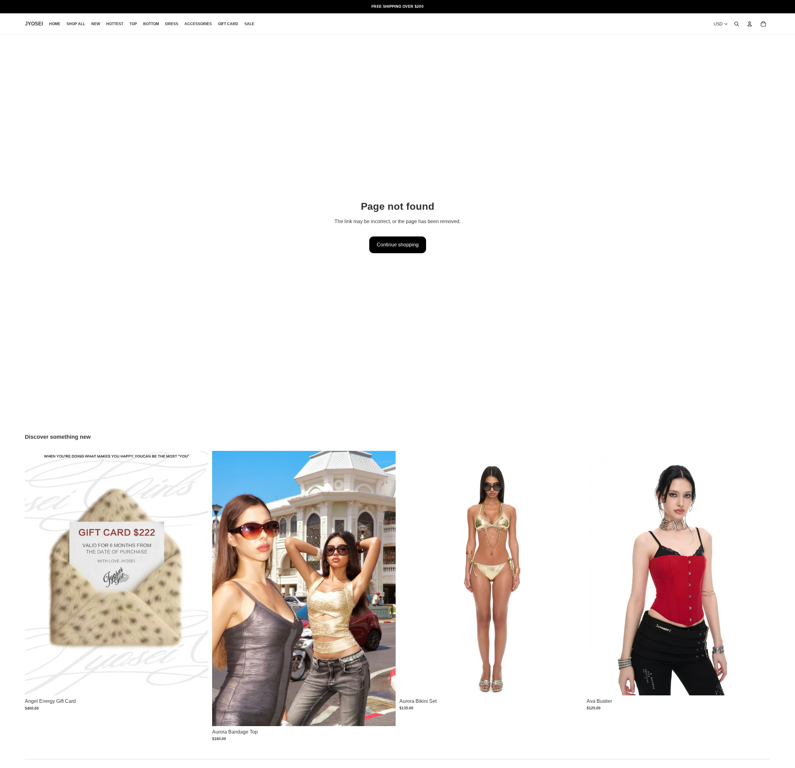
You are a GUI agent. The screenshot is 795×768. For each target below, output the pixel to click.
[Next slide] (386, 588)
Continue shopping (398, 244)
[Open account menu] (749, 24)
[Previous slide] (221, 588)
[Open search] (736, 24)
